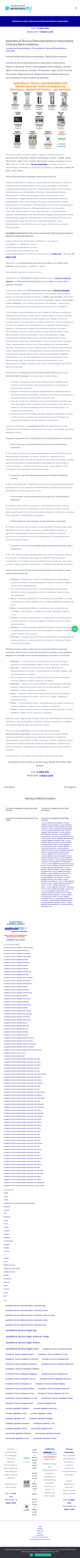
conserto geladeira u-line (16, 1413)
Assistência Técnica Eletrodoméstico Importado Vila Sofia (22, 1146)
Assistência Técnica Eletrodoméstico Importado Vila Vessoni (23, 1080)
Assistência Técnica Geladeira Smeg (19, 1393)
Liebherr (6, 1258)
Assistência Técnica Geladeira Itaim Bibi (16, 974)
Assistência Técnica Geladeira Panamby (16, 1002)
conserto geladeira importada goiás (58, 852)
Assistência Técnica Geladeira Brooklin (16, 1029)
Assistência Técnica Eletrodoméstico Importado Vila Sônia (22, 1140)
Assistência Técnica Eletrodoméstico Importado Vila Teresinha (23, 1116)
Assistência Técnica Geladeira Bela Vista (16, 1026)
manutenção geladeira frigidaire (18, 1433)
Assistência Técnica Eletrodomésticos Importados (19, 1203)
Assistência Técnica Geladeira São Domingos (18, 1014)
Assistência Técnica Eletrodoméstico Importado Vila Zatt (21, 1068)
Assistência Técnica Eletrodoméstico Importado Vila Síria (21, 1152)
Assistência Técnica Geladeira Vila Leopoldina (18, 1041)
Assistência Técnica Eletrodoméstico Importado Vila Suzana (22, 1125)
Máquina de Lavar (9, 1265)
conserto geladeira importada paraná (58, 873)
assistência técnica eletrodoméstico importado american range (30, 1315)
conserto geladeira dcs (46, 1403)
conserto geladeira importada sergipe (60, 900)
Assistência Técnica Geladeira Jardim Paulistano (19, 1047)
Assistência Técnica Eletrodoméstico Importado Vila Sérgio (22, 1176)
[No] (77, 1552)
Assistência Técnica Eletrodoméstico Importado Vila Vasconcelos (24, 1092)
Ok (31, 1555)
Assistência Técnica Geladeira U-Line (21, 1398)
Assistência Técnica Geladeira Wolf (19, 1403)
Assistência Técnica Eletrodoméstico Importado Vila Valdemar (23, 1095)
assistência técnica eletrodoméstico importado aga (25, 1306)
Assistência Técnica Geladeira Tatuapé (16, 965)
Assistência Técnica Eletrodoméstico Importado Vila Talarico (23, 1122)
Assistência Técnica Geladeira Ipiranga (16, 959)
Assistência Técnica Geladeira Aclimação (16, 962)
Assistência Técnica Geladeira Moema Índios (18, 983)
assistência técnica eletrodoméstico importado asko (25, 1325)
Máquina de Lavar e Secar (12, 1268)
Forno (6, 1224)
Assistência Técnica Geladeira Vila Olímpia (17, 980)
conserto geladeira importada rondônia (56, 891)
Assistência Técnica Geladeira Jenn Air (20, 1379)
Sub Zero (7, 1289)
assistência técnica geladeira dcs (55, 1359)
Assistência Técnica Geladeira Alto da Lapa (17, 1020)
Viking (6, 1292)
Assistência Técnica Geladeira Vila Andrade (17, 1011)
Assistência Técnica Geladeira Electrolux (21, 1364)
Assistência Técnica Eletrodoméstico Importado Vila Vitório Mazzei (25, 1074)
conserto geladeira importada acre (52, 823)
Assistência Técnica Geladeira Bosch (19, 1354)
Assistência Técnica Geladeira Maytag (50, 1384)
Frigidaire (7, 1230)
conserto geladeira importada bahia (52, 830)
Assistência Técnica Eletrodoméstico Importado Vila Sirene (22, 1155)
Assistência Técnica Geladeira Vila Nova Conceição (20, 1044)
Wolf (5, 1296)
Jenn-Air (6, 1251)
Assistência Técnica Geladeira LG (18, 1384)
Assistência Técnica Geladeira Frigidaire (22, 1369)
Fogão (6, 1220)
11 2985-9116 (43, 28)
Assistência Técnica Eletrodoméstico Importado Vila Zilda (22, 1059)
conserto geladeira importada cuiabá (52, 840)
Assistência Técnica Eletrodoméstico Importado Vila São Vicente (24, 1185)
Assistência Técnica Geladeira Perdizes (16, 1032)
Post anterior (8, 787)
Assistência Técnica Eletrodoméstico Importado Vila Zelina (22, 1062)
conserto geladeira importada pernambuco (54, 875)
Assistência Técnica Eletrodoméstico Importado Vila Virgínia (23, 1077)
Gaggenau (7, 1237)
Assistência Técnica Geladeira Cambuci (16, 968)
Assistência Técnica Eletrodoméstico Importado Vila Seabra (22, 1179)
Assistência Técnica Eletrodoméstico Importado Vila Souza (22, 1137)
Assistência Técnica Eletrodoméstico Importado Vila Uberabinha (24, 1104)
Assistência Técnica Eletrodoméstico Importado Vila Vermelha (23, 1083)
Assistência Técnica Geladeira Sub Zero (53, 1393)
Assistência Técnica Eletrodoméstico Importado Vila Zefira (22, 1065)
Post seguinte (71, 787)
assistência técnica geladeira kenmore (55, 1379)
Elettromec (7, 1217)
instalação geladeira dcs (15, 1418)
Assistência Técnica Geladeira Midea (19, 1389)
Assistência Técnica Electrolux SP (14, 1053)
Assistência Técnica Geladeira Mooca (15, 1023)
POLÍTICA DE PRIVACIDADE (40, 1537)
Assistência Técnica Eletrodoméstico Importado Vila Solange (23, 1143)
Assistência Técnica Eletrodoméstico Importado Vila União (22, 1101)
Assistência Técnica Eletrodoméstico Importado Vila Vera (22, 1089)
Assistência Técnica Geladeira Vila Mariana (17, 956)
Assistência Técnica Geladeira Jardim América (18, 947)
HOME (40, 1526)
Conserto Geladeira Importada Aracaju (55, 819)
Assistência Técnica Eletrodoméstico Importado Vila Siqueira (23, 1158)
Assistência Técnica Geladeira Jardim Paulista (18, 977)
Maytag (6, 1275)
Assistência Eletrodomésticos (19, 48)
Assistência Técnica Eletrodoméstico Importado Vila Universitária (24, 1098)
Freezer (6, 1227)
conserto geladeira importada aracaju (60, 829)
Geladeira (7, 1244)
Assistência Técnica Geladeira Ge (54, 1374)
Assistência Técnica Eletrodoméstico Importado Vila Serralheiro (24, 1173)
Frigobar (6, 1234)
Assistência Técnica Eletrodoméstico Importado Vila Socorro (23, 1149)
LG (5, 1255)
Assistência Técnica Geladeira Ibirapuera (16, 989)
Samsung (7, 1282)
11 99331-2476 (46, 775)
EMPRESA (40, 1528)
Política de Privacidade (43, 1555)
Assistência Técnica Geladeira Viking (56, 1398)
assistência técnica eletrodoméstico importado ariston (26, 1320)
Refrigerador (8, 1279)
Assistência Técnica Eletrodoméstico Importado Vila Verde (22, 1086)
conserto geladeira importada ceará (62, 838)
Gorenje (6, 1248)
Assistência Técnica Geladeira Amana (57, 1349)
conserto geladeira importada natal (52, 867)
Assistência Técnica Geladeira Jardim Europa (18, 993)
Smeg (5, 1285)
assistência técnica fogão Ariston (23, 1342)
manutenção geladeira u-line (17, 1438)
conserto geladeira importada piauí (52, 877)
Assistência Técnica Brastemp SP (14, 1056)
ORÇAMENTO (40, 1535)
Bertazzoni (7, 1206)
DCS (5, 1213)
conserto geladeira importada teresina (53, 902)
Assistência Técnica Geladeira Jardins (16, 1008)
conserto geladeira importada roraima (53, 893)
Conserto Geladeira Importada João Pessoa (22, 809)
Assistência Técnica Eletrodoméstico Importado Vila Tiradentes (23, 1113)
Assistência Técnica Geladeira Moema (16, 986)
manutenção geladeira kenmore (48, 1433)
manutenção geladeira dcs (41, 1428)
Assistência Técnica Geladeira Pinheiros (16, 950)
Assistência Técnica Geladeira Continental (21, 1359)
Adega (6, 1193)
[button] (75, 629)
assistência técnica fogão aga (21, 1330)
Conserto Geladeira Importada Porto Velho (22, 819)
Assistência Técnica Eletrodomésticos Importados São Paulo (23, 1050)
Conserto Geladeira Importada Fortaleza (55, 809)
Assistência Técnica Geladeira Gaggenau (21, 1374)
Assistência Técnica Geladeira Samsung (53, 1389)
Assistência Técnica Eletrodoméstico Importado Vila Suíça (22, 1131)
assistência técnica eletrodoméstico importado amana (26, 1310)
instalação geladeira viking (16, 1428)
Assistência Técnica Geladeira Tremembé (16, 1017)
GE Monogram (8, 1241)
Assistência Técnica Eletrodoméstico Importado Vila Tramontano (24, 1107)
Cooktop (6, 1210)
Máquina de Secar (9, 1272)
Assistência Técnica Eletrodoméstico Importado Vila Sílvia (22, 1167)
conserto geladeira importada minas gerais (59, 865)
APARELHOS (40, 1531)
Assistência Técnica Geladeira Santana (16, 1035)
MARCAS (40, 1533)
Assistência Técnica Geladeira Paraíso (16, 995)
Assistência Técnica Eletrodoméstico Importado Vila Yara (22, 1071)
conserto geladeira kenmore (45, 1408)
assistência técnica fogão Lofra (22, 1348)
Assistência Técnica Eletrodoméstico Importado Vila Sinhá (22, 1161)
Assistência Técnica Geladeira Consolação (17, 953)
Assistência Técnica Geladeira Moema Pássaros (19, 1038)
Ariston (6, 1200)
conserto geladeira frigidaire (17, 1408)
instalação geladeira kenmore (17, 1423)
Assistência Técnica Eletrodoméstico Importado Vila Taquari (22, 1119)
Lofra (5, 1261)
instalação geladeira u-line (44, 1423)
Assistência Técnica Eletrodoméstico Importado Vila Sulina (22, 1128)
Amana (6, 1196)
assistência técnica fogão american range (27, 1336)
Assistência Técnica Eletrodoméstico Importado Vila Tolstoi (22, 1110)
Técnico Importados (61, 290)
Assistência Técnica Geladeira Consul (52, 1354)
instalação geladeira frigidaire (41, 1418)
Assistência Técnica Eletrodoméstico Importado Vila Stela (22, 1134)
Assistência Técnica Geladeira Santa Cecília (17, 1004)
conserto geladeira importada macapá (53, 856)
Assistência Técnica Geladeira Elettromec (57, 1364)
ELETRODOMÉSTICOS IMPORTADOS (40, 1539)
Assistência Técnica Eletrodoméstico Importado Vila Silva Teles (23, 1170)
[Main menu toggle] (75, 8)
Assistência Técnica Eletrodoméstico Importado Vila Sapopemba (24, 1182)
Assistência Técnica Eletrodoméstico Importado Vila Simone (22, 1164)
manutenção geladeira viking (44, 1438)
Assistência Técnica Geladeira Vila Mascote (17, 971)
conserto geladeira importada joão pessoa (54, 854)
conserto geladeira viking (41, 1413)
